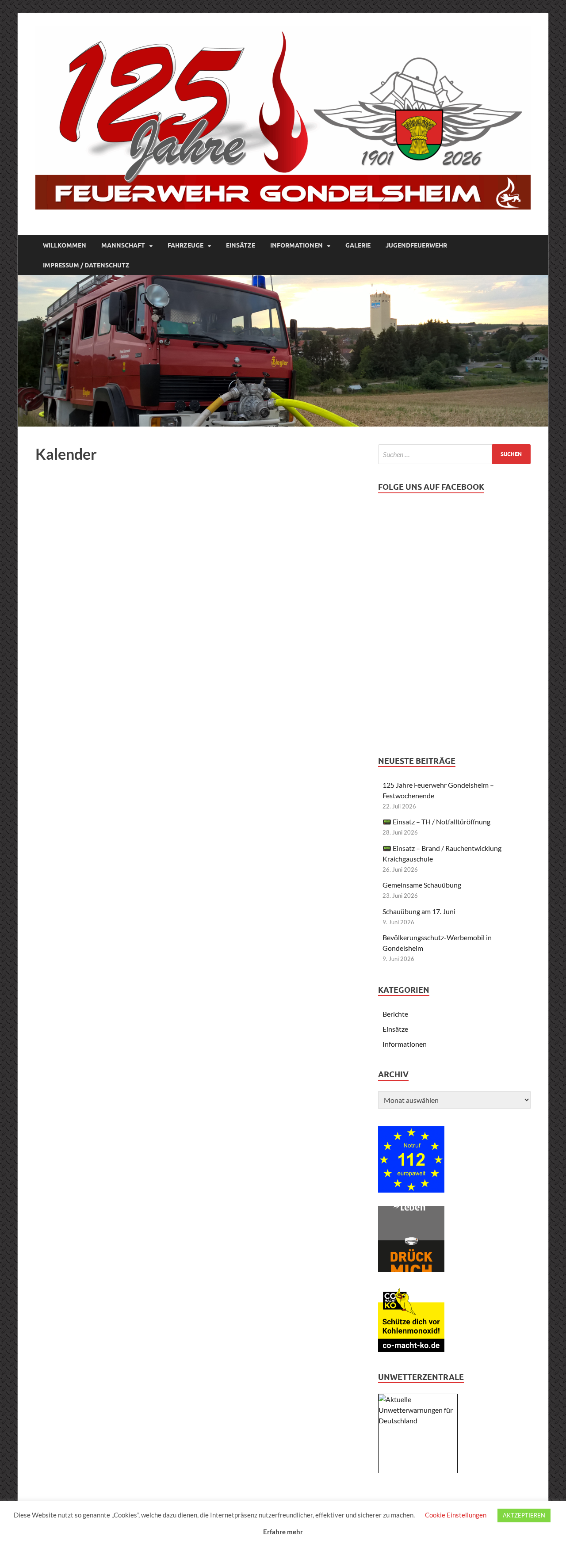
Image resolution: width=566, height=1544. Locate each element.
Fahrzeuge (185, 245)
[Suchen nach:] (454, 454)
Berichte (395, 1014)
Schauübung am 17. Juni (418, 911)
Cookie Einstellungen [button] (455, 1515)
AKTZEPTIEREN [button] (524, 1515)
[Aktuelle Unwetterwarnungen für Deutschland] (418, 1420)
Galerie (358, 245)
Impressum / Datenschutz (86, 265)
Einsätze (240, 245)
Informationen (296, 245)
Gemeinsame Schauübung (421, 885)
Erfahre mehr (283, 1532)
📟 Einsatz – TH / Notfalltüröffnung (436, 821)
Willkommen (64, 245)
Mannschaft (123, 245)
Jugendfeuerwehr (416, 245)
